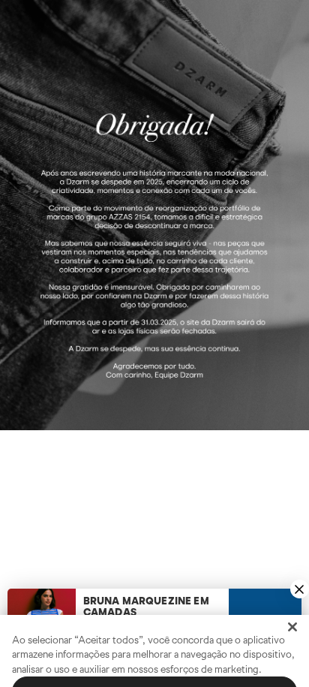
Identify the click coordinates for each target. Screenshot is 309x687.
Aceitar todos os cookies (155, 657)
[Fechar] (292, 592)
